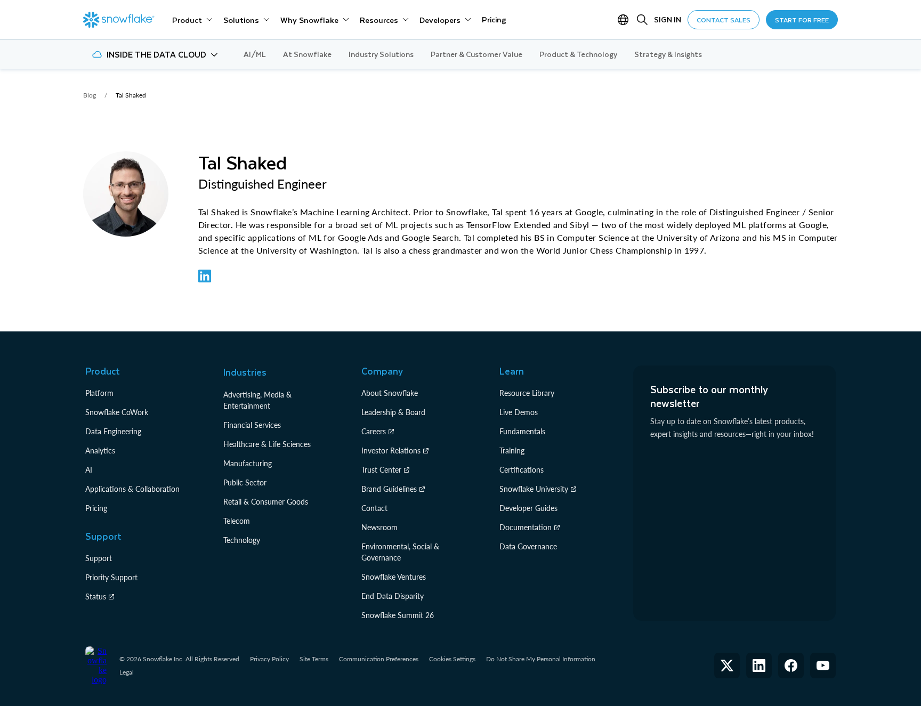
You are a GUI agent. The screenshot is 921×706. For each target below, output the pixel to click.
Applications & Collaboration (132, 488)
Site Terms (314, 659)
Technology (241, 540)
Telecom (236, 520)
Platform (99, 392)
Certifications (521, 469)
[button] (155, 54)
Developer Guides (528, 508)
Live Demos (518, 412)
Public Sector (244, 482)
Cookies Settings (452, 659)
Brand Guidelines (389, 488)
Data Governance (528, 546)
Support (98, 558)
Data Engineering (113, 431)
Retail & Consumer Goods (265, 501)
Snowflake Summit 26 (397, 615)
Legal (126, 672)
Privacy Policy (269, 659)
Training (511, 450)
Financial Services (252, 424)
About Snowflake (389, 392)
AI (88, 469)
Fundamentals (522, 431)
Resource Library (526, 392)
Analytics (100, 450)
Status (95, 596)
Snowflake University (533, 488)
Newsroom (379, 527)
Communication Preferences (378, 659)
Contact (374, 508)
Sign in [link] (667, 19)
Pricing (96, 508)
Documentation (525, 527)
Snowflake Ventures (393, 576)
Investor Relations (391, 450)
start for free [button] (802, 19)
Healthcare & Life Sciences (267, 444)
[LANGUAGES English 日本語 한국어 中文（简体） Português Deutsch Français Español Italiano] (625, 19)
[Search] (642, 19)
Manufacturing (247, 463)
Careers (373, 431)
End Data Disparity (392, 595)
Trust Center (381, 469)
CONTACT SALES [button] (723, 19)
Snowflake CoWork (116, 412)
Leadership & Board (393, 412)
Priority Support (111, 577)
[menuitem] (192, 20)
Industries (244, 371)
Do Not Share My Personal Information (540, 659)
